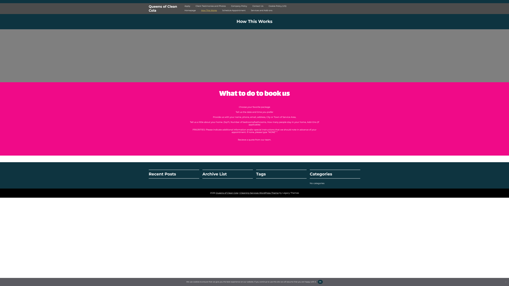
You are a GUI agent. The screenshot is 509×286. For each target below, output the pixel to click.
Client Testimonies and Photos (211, 6)
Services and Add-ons (261, 10)
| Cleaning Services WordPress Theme (259, 193)
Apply (187, 6)
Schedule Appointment (234, 10)
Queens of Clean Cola (163, 9)
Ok (320, 282)
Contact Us (257, 6)
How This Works (209, 10)
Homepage (190, 10)
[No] (505, 282)
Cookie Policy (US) (277, 6)
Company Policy (239, 6)
